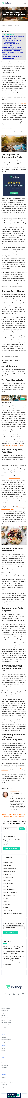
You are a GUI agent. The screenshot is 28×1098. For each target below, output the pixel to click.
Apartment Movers (6, 1020)
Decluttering (7, 866)
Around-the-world (10, 42)
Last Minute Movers (6, 1022)
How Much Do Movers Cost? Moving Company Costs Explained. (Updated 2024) (13, 958)
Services (3, 1006)
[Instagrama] (23, 994)
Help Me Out (8, 45)
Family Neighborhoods (10, 869)
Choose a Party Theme (9, 38)
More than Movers (8, 883)
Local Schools (7, 880)
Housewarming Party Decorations (13, 49)
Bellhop (11, 795)
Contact (3, 1077)
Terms (3, 1048)
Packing (5, 898)
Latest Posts (9, 788)
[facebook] (5, 994)
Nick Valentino (15, 792)
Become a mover (6, 1039)
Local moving (4, 1010)
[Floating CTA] (14, 1095)
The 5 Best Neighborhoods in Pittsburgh (13, 821)
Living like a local (8, 877)
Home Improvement (9, 872)
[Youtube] (18, 994)
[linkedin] (14, 994)
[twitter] (9, 994)
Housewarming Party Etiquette (12, 50)
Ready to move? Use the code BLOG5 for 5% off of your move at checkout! (14, 815)
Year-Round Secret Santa (12, 43)
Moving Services (5, 1008)
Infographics (7, 874)
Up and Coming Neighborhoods (12, 913)
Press (2, 1063)
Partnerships (4, 1065)
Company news (8, 863)
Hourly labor (4, 1017)
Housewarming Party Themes (13, 40)
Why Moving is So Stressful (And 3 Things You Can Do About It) (13, 948)
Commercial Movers (6, 1025)
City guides (4, 1084)
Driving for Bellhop (6, 1042)
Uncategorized (7, 910)
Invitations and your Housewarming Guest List (13, 53)
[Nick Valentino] (5, 794)
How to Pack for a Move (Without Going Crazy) (13, 964)
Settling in (9, 26)
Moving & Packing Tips (9, 889)
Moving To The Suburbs (10, 892)
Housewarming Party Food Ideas (12, 47)
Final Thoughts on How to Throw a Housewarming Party (12, 57)
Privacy (3, 1050)
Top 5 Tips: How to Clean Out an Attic (15, 823)
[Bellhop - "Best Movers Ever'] (14, 185)
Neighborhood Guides (9, 895)
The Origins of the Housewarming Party (14, 36)
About (3, 788)
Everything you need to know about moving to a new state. (13, 952)
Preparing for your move (7, 1082)
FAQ (2, 1080)
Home (3, 26)
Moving (5, 886)
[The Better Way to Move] (14, 398)
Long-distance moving (7, 1013)
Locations (3, 1015)
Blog (2, 1087)
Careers (3, 1037)
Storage (5, 907)
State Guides (7, 904)
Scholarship (4, 1067)
